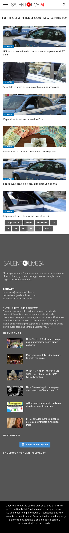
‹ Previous (42, 223)
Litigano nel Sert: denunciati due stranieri (26, 216)
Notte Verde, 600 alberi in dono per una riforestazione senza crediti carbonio (44, 342)
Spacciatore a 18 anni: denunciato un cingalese (29, 151)
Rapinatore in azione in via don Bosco (24, 119)
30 (23, 229)
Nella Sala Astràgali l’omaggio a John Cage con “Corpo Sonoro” (42, 389)
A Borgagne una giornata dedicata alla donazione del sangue (43, 404)
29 (16, 229)
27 (53, 223)
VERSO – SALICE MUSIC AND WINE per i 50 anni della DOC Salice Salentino (42, 374)
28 (8, 229)
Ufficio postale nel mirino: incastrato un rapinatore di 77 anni (34, 53)
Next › (48, 229)
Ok (34, 527)
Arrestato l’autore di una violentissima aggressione (31, 87)
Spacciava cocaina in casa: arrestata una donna (30, 183)
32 (38, 229)
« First (29, 223)
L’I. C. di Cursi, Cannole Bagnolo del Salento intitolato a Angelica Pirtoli (42, 422)
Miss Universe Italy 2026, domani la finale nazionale (43, 356)
